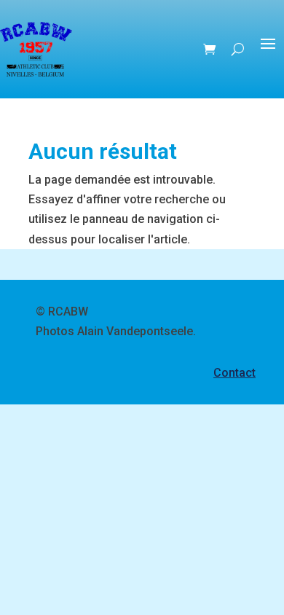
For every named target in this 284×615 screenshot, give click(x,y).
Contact (234, 373)
